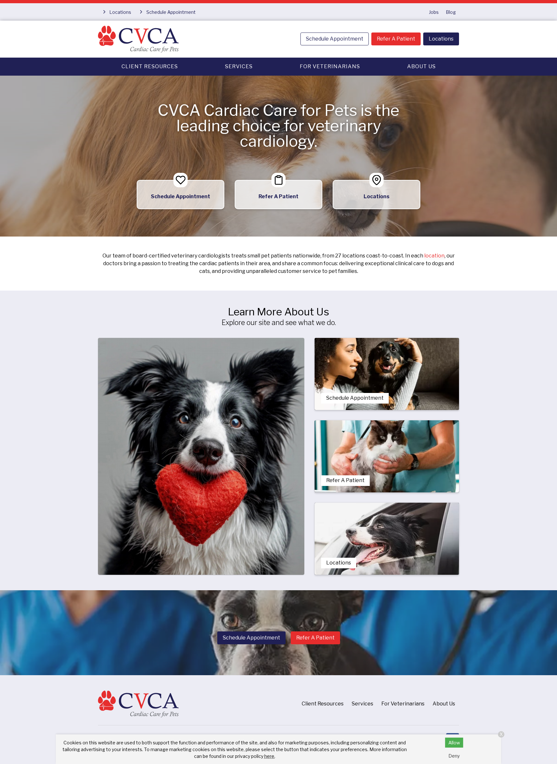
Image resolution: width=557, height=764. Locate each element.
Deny (454, 756)
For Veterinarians (330, 66)
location (434, 256)
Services (239, 66)
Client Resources (150, 66)
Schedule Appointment (334, 39)
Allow (454, 742)
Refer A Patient (396, 39)
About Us (421, 66)
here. (269, 756)
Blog (451, 12)
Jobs (434, 12)
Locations (441, 39)
